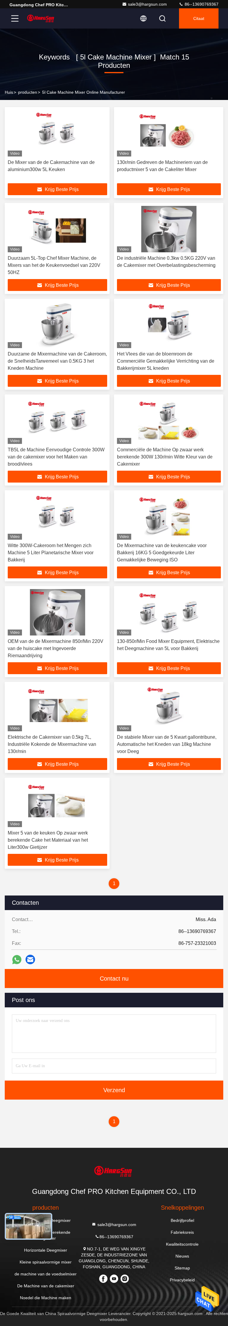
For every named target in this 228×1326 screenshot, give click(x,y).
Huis (9, 92)
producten (27, 92)
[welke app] (17, 960)
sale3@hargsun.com (147, 4)
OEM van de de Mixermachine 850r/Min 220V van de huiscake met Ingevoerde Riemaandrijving (55, 648)
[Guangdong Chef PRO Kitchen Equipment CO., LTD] (41, 18)
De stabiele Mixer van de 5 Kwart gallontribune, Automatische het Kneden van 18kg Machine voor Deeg (166, 744)
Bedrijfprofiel (182, 1220)
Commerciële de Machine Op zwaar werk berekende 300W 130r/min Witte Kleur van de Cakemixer (165, 456)
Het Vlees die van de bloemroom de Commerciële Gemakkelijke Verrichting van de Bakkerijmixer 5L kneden (165, 361)
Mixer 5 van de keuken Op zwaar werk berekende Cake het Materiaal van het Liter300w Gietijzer (48, 840)
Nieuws (182, 1256)
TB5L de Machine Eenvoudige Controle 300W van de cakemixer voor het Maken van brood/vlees (56, 456)
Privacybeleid (182, 1280)
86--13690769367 (200, 4)
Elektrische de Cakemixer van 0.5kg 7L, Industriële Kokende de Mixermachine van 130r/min (52, 744)
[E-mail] (30, 959)
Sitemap (182, 1268)
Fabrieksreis (182, 1232)
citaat (198, 18)
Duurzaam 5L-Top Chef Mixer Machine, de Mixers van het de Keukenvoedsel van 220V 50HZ (54, 265)
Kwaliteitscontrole (182, 1244)
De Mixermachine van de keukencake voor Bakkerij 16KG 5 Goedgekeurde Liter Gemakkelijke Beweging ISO (162, 552)
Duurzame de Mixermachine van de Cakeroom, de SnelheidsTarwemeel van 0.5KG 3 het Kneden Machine (57, 361)
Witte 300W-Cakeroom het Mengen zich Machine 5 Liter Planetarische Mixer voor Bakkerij (51, 552)
